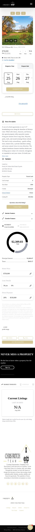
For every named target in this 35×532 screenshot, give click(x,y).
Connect (21, 510)
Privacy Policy (7, 529)
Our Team (14, 510)
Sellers (20, 507)
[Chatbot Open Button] (30, 527)
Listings (8, 507)
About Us (26, 507)
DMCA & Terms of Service (19, 529)
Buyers (14, 507)
